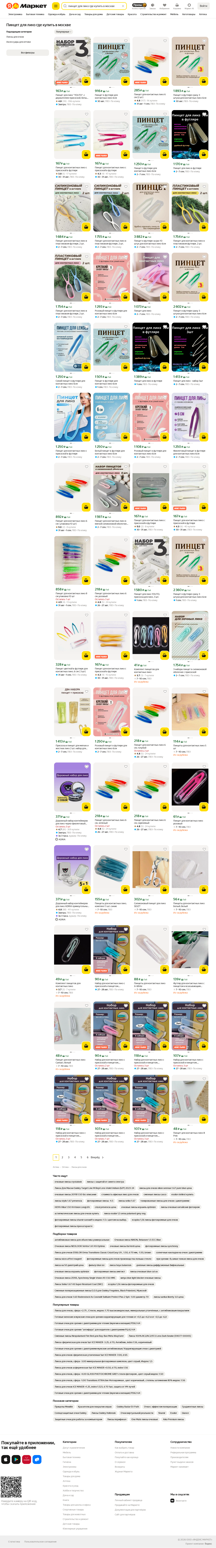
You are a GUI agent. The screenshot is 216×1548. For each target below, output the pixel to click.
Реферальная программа (183, 1452)
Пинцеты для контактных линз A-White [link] (149, 984)
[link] (68, 1181)
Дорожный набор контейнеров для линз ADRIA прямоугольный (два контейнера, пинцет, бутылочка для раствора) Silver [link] (72, 905)
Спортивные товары (73, 1509)
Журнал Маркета (123, 1471)
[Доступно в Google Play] (16, 1463)
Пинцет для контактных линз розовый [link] (188, 822)
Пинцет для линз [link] (142, 310)
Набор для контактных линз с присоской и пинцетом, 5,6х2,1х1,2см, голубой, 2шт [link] (149, 1134)
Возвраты (120, 1467)
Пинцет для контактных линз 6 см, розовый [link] (111, 595)
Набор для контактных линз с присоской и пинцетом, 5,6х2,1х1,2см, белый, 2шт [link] (188, 1061)
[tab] (15, 14)
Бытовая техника (71, 1457)
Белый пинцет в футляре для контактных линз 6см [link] (110, 452)
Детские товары (71, 1524)
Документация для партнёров (130, 1510)
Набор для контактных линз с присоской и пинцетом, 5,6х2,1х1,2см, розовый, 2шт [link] (110, 1134)
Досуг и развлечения (74, 1447)
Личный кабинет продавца (128, 1500)
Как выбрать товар (124, 1447)
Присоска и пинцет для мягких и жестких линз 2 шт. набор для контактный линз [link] (72, 747)
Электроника (69, 1467)
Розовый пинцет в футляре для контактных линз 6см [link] (111, 312)
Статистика (14, 1541)
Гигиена (67, 1462)
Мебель (67, 1452)
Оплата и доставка (124, 1452)
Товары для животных (74, 1514)
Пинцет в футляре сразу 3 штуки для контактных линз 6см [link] (189, 96)
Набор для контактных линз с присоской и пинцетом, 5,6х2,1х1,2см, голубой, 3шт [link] (149, 1061)
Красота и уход (70, 1486)
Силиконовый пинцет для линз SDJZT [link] (150, 904)
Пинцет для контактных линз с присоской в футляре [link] (71, 169)
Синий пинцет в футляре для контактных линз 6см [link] (70, 382)
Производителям (179, 1457)
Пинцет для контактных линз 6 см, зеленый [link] (111, 821)
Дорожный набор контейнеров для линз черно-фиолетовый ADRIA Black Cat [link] (72, 822)
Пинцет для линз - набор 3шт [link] (188, 381)
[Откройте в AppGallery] (26, 1463)
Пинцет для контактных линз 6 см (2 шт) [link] (150, 96)
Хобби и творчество (73, 1490)
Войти (203, 5)
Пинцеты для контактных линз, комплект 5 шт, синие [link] (111, 904)
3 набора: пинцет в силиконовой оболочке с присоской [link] (190, 670)
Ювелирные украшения (75, 1528)
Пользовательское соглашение (40, 1541)
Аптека (66, 1481)
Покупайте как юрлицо (126, 1457)
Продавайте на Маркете (127, 1505)
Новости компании (180, 1447)
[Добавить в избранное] (86, 41)
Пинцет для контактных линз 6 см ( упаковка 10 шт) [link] (71, 522)
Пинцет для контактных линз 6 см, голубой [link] (150, 746)
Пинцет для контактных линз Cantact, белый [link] (70, 1061)
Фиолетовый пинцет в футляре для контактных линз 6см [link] (189, 452)
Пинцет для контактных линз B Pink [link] (189, 1134)
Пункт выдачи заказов (182, 1462)
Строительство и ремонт (76, 1519)
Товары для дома (71, 1476)
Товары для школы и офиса (76, 1505)
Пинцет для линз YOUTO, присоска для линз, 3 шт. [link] (147, 595)
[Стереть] (123, 6)
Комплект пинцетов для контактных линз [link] (146, 670)
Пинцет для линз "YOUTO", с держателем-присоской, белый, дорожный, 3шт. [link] (72, 96)
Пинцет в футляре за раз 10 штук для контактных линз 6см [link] (150, 242)
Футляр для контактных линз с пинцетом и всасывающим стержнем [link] (188, 985)
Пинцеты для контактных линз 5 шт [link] (189, 747)
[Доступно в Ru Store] (37, 1463)
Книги (66, 1500)
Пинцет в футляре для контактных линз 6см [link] (106, 96)
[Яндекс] (208, 1543)
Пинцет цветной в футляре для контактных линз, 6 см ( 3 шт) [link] (72, 670)
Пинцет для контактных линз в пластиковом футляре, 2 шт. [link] (71, 242)
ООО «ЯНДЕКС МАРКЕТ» (199, 1539)
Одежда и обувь (71, 1471)
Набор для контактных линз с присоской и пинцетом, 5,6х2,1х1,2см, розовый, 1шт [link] (110, 1061)
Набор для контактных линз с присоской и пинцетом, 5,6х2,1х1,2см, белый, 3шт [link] (71, 1134)
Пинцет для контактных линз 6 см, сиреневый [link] (150, 821)
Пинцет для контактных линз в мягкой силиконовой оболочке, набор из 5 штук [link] (111, 522)
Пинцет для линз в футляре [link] (187, 168)
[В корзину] (86, 81)
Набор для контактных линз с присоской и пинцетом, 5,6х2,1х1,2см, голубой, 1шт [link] (110, 985)
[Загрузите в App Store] (5, 1463)
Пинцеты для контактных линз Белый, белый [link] (189, 904)
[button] (63, 31)
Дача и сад (68, 1495)
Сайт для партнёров (125, 1514)
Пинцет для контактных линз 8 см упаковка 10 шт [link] (71, 595)
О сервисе (120, 1462)
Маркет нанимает (179, 1467)
